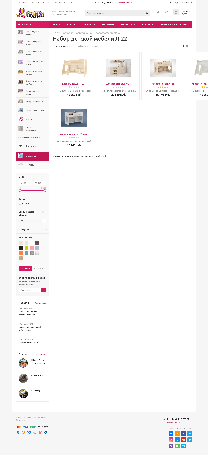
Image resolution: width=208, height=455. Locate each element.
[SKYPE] (183, 446)
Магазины (108, 25)
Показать (25, 268)
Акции (56, 25)
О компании (128, 25)
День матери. (37, 375)
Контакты (148, 25)
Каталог (27, 25)
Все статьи (41, 354)
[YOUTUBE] (183, 439)
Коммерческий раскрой (175, 25)
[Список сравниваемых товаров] (159, 13)
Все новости (40, 303)
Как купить (88, 25)
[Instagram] (171, 439)
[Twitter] (189, 433)
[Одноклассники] (177, 433)
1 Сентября (36, 391)
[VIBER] (171, 446)
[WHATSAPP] (177, 446)
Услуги (71, 25)
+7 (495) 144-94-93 (106, 3)
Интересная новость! (29, 342)
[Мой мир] (177, 439)
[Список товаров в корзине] (181, 14)
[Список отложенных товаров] (166, 13)
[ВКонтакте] (171, 433)
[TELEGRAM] (189, 439)
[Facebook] (183, 433)
